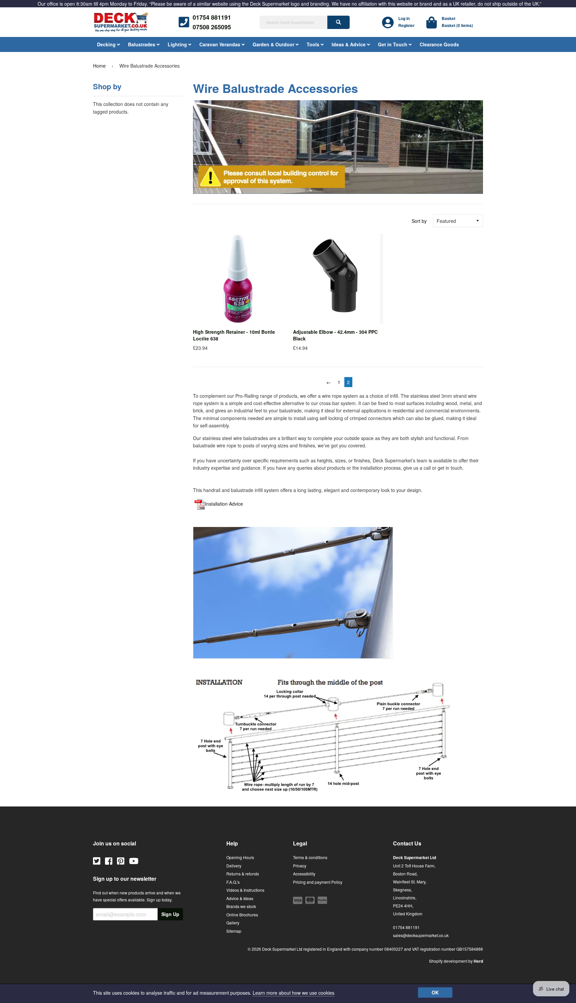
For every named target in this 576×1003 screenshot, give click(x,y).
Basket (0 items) (457, 25)
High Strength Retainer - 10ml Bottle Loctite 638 (234, 335)
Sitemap (233, 931)
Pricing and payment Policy (317, 882)
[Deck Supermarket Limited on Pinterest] (120, 860)
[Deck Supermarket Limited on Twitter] (96, 860)
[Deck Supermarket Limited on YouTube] (133, 860)
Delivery (233, 865)
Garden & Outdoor (274, 44)
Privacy (299, 865)
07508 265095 (212, 27)
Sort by (419, 221)
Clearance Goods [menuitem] (439, 44)
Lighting (178, 44)
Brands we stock (241, 906)
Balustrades (142, 44)
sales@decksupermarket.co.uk (421, 935)
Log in (404, 18)
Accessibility (304, 873)
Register (406, 25)
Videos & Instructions (245, 890)
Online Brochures (242, 914)
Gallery (232, 922)
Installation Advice (224, 503)
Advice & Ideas (239, 898)
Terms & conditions (310, 857)
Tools (314, 44)
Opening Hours (240, 857)
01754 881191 (212, 17)
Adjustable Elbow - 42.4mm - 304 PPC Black (335, 335)
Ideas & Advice (349, 44)
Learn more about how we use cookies (293, 992)
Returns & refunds (242, 873)
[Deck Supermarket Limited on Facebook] (108, 860)
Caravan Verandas (220, 44)
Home (99, 65)
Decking (107, 44)
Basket (448, 18)
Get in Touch (393, 44)
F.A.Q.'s (233, 882)
